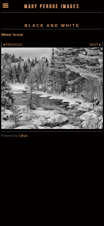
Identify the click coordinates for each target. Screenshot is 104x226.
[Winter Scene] (52, 88)
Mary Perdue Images (52, 6)
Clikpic (23, 135)
